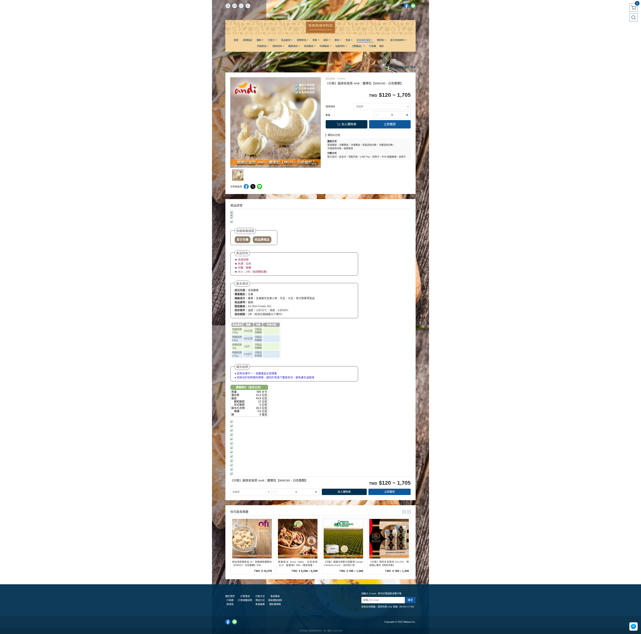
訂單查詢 (245, 596)
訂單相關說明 (245, 600)
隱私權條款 (275, 604)
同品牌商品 (262, 239)
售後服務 (260, 604)
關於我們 (230, 596)
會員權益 (275, 596)
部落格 (230, 604)
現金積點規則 (275, 600)
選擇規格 (330, 106)
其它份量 (243, 239)
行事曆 (230, 600)
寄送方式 (260, 600)
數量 (328, 115)
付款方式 (260, 596)
